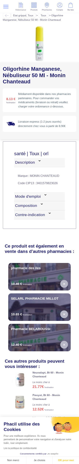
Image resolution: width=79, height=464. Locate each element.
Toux (46, 15)
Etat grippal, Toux (24, 15)
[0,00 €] (64, 288)
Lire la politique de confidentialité (20, 448)
